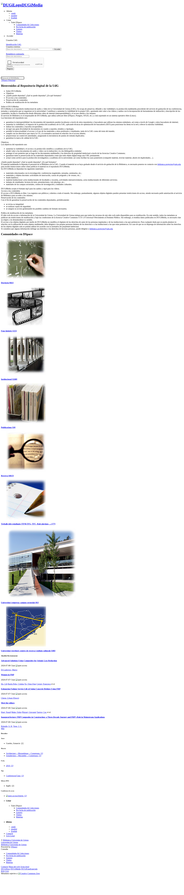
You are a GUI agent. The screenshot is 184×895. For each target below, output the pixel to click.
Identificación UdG (13, 44)
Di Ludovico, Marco (9, 670)
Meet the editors (8, 703)
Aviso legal (24, 867)
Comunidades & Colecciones (27, 25)
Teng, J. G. (17, 726)
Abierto (22, 796)
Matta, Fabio (16, 712)
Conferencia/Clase (15, 776)
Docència (7, 283)
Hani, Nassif (6, 712)
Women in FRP (7, 675)
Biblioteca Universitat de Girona (16, 840)
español (14, 16)
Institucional (9, 379)
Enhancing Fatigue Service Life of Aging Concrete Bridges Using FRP (30, 689)
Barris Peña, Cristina (16, 684)
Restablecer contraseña (15, 54)
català (13, 13)
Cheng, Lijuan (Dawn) (10, 698)
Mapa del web (14, 867)
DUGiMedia (32, 5)
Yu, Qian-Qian (30, 684)
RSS (3, 871)
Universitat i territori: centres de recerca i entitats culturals (28, 651)
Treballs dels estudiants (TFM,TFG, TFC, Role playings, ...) (28, 524)
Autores (19, 29)
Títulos (19, 31)
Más (2, 728)
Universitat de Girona (9, 842)
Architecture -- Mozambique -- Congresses (24, 753)
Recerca (7, 476)
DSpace (14, 847)
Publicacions (8, 427)
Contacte (9, 834)
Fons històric (9, 331)
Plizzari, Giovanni (29, 712)
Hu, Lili (4, 684)
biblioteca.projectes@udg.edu (169, 164)
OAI (7, 871)
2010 (9, 766)
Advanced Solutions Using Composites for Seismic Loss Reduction (29, 661)
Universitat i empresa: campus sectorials (20, 603)
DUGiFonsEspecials (29, 869)
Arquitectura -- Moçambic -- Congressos (23, 756)
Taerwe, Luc (42, 712)
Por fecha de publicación (26, 27)
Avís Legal (10, 836)
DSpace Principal (8, 80)
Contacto (4, 867)
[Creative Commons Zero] (29, 873)
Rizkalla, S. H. (7, 726)
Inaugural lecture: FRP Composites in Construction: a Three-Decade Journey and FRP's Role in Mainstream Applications (53, 717)
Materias (19, 34)
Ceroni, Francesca (44, 684)
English (14, 18)
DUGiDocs (5, 869)
